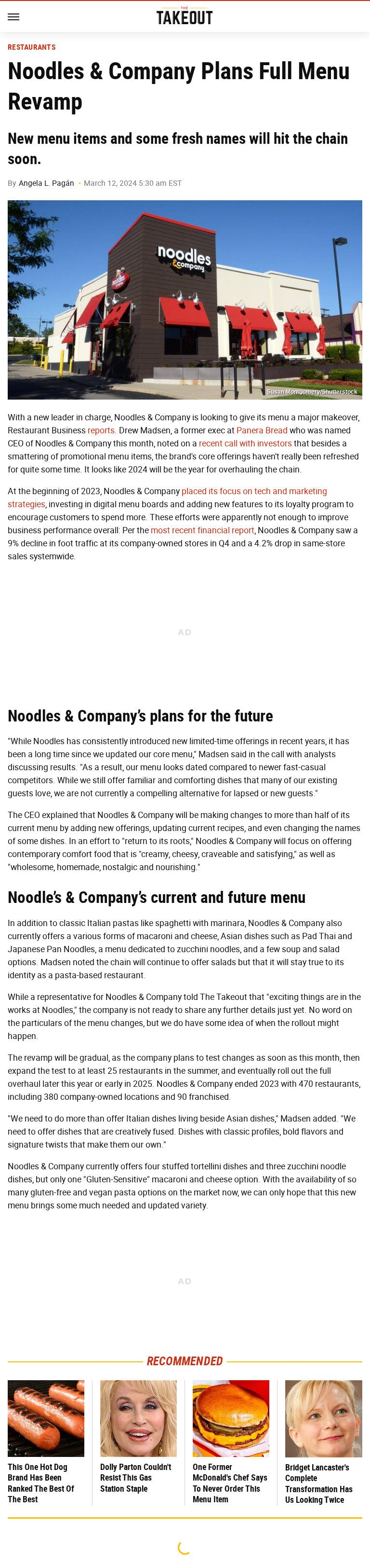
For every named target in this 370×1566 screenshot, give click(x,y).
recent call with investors (245, 443)
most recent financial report (202, 530)
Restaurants (31, 47)
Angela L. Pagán (46, 183)
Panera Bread (262, 430)
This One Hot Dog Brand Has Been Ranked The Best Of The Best (41, 1483)
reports (101, 430)
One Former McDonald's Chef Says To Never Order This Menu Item (230, 1483)
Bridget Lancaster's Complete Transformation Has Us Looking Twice (319, 1483)
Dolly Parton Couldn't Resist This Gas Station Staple (135, 1478)
